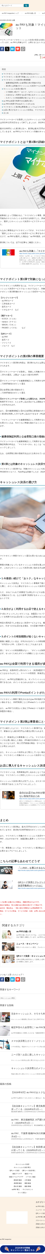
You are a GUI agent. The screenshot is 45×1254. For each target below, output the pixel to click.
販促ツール (28, 1174)
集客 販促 (28, 1183)
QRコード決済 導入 (28, 1170)
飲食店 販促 (18, 1180)
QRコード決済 (14, 1170)
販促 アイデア (17, 1174)
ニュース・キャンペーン (27, 944)
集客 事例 (28, 1186)
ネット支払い (22, 1192)
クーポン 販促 (31, 1177)
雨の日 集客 (18, 1186)
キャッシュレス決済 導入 (22, 1167)
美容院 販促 (18, 1183)
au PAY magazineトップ (10, 13)
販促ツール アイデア (16, 1177)
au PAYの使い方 (30, 13)
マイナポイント (28, 1189)
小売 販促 (28, 1180)
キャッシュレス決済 (22, 1164)
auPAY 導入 (16, 1189)
